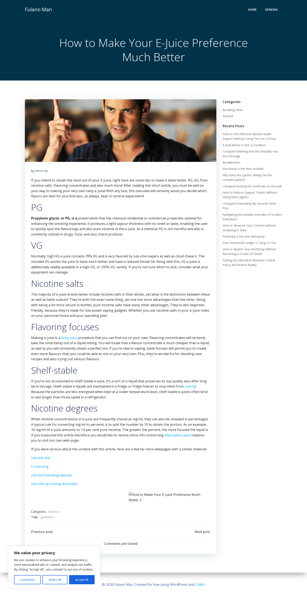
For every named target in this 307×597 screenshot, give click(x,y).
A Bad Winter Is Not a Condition (244, 145)
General (271, 9)
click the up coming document (54, 483)
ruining (190, 386)
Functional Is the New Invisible (243, 169)
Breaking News (233, 110)
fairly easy (69, 337)
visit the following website (51, 475)
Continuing (40, 466)
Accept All (81, 580)
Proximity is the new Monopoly (244, 236)
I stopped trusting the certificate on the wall (252, 186)
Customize (27, 580)
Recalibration (231, 162)
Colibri (200, 584)
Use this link (40, 458)
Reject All (55, 580)
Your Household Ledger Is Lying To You (249, 243)
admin (39, 171)
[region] (54, 567)
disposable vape (177, 435)
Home (252, 9)
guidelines (47, 517)
